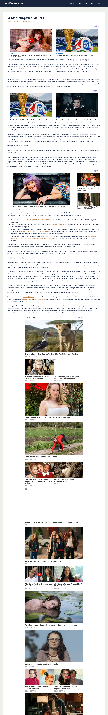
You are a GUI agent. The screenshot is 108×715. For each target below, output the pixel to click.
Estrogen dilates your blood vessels (40, 220)
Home (79, 3)
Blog (91, 3)
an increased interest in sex (58, 224)
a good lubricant (28, 297)
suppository (39, 299)
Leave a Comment (13, 21)
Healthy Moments (14, 3)
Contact (99, 3)
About (86, 3)
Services (71, 3)
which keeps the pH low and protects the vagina (34, 231)
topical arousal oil (27, 299)
